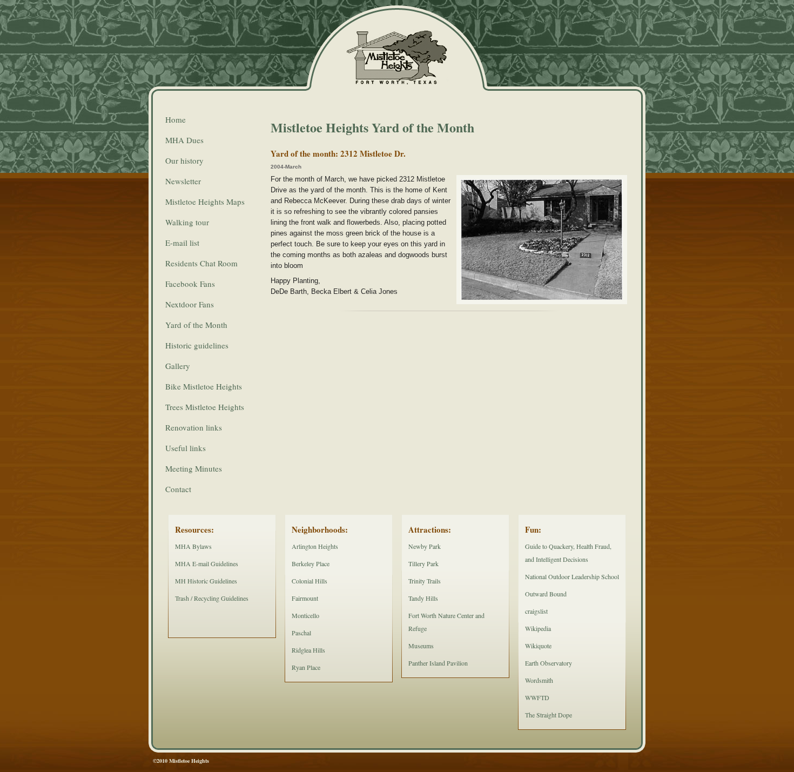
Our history (184, 160)
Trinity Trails (424, 580)
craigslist (536, 611)
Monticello (305, 615)
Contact (178, 489)
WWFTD (537, 697)
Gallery (177, 365)
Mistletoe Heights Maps (205, 201)
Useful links (185, 447)
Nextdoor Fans (189, 304)
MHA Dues (184, 140)
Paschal (301, 632)
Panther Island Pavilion (438, 663)
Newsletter (183, 181)
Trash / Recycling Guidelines (211, 598)
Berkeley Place (310, 563)
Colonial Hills (309, 580)
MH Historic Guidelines (206, 580)
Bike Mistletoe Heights (203, 386)
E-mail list (182, 242)
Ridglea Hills (308, 650)
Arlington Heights (315, 546)
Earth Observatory (548, 663)
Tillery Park (423, 563)
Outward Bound (546, 593)
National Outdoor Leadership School (572, 576)
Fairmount (305, 598)
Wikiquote (538, 645)
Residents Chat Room (201, 263)
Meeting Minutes (193, 468)
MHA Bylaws (193, 546)
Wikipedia (538, 628)
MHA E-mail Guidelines (206, 563)
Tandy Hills (423, 598)
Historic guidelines (196, 345)
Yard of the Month (196, 324)
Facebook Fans (190, 283)
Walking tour (187, 222)
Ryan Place (306, 667)
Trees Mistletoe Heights (204, 406)
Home (175, 119)
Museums (421, 645)
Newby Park (424, 546)
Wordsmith (539, 680)
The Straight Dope (548, 714)
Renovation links (193, 427)
